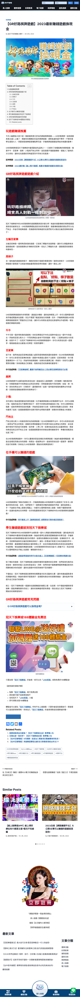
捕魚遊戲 (62, 8)
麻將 (13, 104)
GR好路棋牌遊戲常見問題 (18, 117)
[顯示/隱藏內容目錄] (28, 86)
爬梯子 (14, 97)
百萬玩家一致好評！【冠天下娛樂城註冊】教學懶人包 (30, 736)
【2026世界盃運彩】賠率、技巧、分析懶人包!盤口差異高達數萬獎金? (30, 954)
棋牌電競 (51, 8)
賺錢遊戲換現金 (12, 758)
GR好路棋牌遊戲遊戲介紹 (17, 92)
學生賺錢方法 (23, 753)
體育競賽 (17, 8)
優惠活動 (73, 8)
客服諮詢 (72, 995)
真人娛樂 (6, 8)
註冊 (76, 3)
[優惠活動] (24, 991)
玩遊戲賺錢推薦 (13, 89)
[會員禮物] (56, 991)
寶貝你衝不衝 (12, 836)
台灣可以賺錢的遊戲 (54, 749)
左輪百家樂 (15, 94)
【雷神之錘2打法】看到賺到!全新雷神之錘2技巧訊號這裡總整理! (27, 948)
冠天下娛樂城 (39, 749)
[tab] (35, 844)
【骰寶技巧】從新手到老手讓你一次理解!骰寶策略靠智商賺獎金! (27, 960)
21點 (13, 106)
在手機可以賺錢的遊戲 (16, 111)
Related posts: (17, 122)
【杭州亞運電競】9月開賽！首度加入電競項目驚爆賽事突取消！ (34, 739)
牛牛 (13, 99)
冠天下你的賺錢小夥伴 (15, 34)
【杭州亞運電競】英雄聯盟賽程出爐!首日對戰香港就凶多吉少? (34, 742)
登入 (70, 3)
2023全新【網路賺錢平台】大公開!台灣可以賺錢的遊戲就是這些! (59, 828)
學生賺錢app (11, 753)
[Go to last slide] (6, 818)
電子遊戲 (40, 8)
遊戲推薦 (8, 995)
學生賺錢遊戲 (36, 753)
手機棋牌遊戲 (48, 753)
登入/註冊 (40, 994)
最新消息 (65, 957)
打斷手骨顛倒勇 (53, 836)
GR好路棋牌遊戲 (12, 749)
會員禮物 (56, 995)
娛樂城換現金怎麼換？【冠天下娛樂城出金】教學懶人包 (31, 733)
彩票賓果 (28, 8)
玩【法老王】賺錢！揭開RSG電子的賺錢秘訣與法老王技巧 (20, 772)
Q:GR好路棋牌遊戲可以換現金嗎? (25, 606)
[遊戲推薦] (8, 991)
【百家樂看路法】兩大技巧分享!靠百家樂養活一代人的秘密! (26, 943)
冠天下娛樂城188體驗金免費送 (19, 120)
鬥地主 (14, 109)
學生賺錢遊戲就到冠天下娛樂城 (20, 114)
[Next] (74, 818)
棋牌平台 (59, 753)
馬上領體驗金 (13, 717)
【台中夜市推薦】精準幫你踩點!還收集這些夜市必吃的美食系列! (27, 965)
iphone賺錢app (26, 749)
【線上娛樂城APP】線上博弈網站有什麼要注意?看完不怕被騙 (20, 828)
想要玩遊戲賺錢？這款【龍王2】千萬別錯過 (60, 771)
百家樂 (14, 101)
